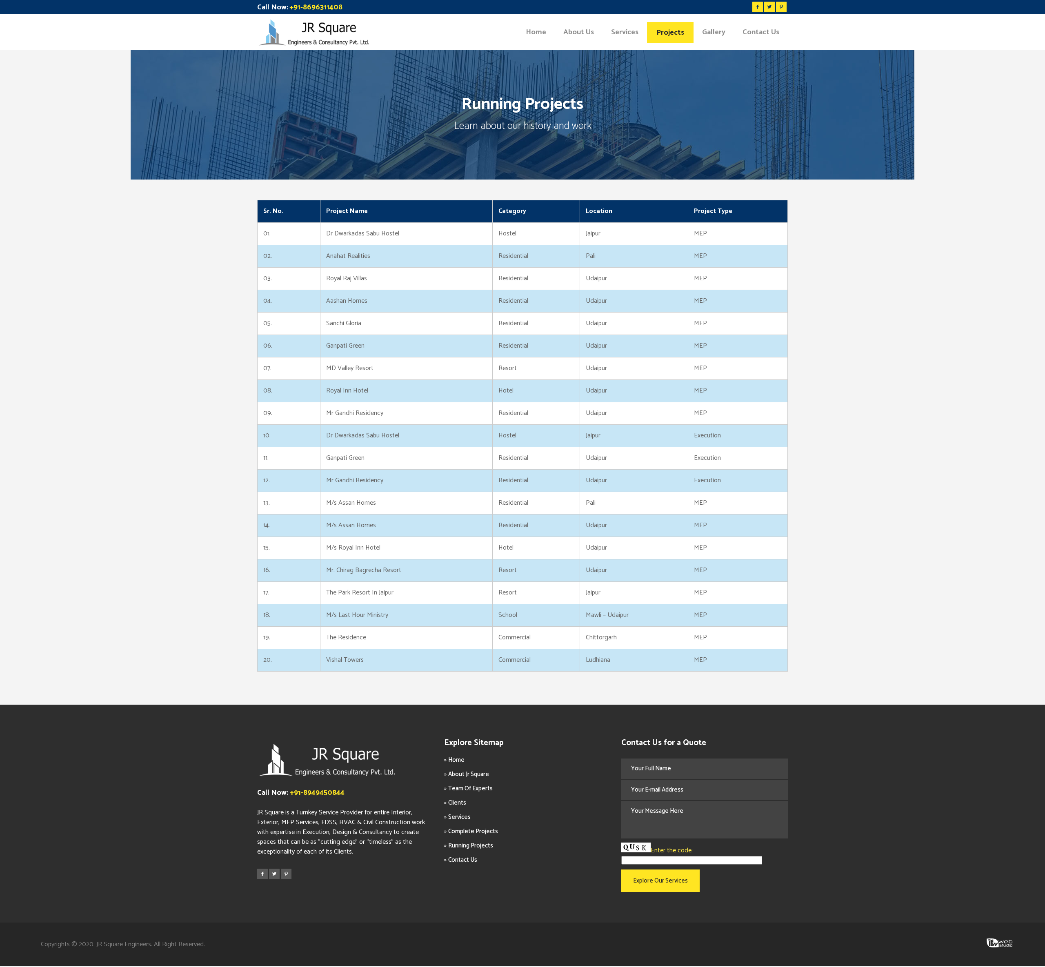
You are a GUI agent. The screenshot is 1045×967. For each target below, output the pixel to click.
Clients (457, 803)
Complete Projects (473, 831)
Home (456, 760)
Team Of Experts (470, 788)
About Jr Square (468, 774)
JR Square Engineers (123, 944)
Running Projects (470, 846)
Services (459, 817)
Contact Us (462, 860)
